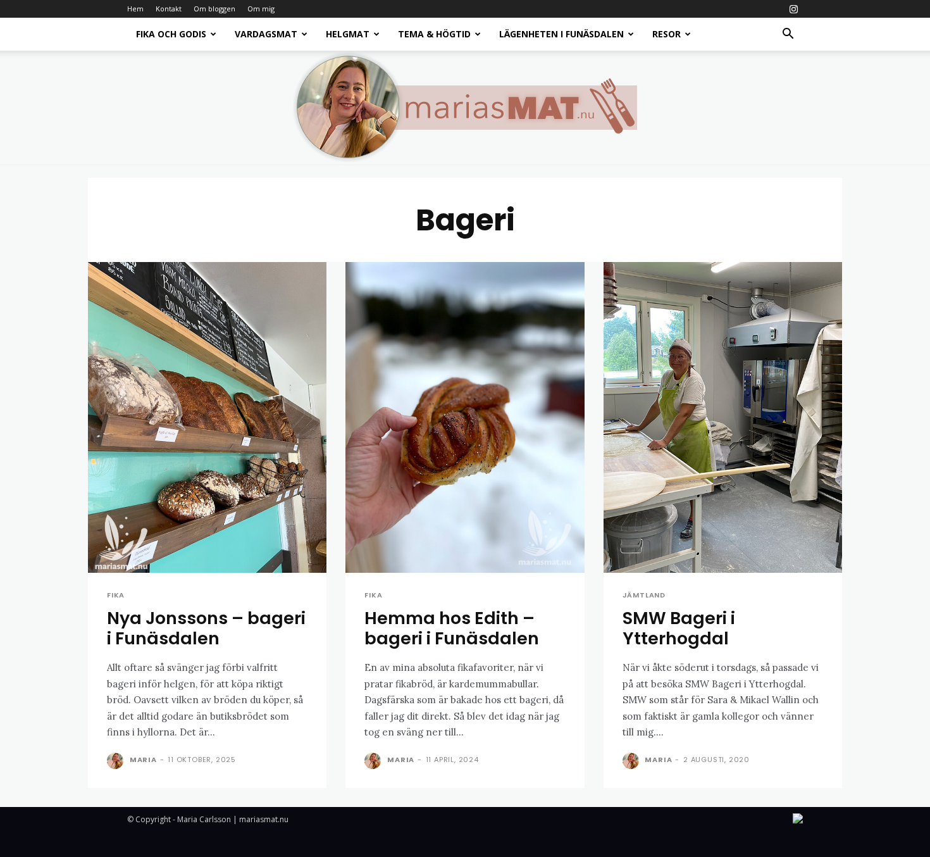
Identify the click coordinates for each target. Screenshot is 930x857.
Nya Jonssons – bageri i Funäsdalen (206, 628)
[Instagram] (793, 9)
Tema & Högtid (434, 34)
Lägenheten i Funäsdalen (561, 34)
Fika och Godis (171, 34)
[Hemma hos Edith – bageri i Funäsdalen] (464, 417)
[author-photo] (117, 761)
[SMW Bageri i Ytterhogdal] (723, 417)
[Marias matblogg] (465, 108)
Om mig (261, 8)
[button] (787, 35)
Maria (143, 759)
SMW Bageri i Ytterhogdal (679, 628)
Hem (135, 8)
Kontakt (169, 8)
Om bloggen (214, 8)
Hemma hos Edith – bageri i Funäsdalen (451, 628)
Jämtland (644, 595)
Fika (116, 595)
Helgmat (347, 34)
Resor (666, 34)
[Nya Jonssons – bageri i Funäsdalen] (207, 417)
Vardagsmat (266, 34)
